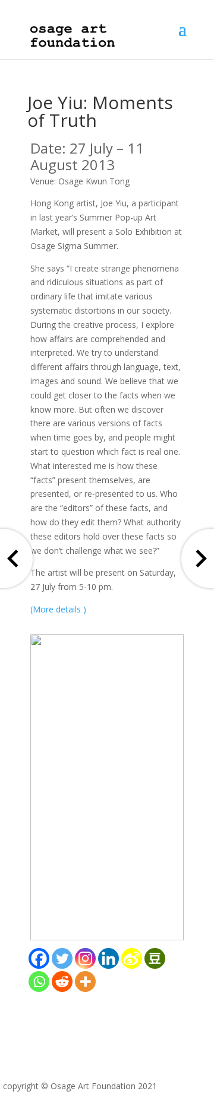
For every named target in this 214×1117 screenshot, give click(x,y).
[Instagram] (85, 958)
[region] (107, 787)
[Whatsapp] (39, 981)
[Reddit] (62, 981)
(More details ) (58, 609)
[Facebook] (39, 958)
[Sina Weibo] (131, 958)
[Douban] (154, 958)
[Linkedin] (108, 958)
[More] (85, 981)
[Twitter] (62, 958)
